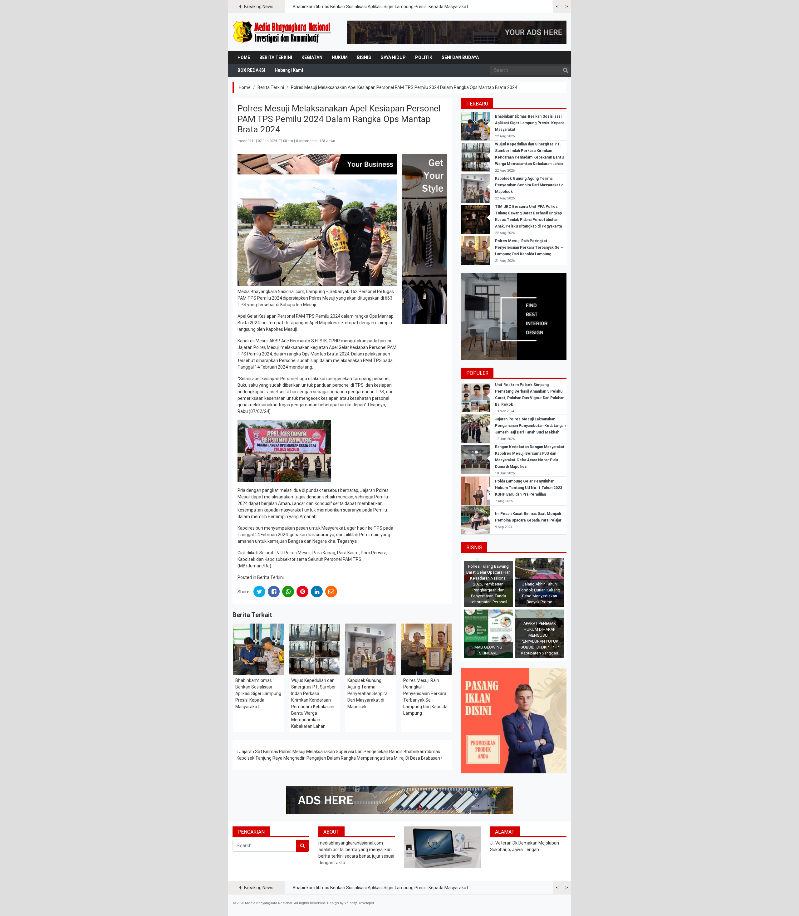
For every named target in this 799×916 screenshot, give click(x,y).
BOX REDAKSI (251, 70)
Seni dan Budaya (460, 57)
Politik (423, 57)
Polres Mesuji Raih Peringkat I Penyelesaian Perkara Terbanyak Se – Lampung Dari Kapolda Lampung (529, 247)
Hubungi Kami (289, 70)
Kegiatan (311, 57)
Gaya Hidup (393, 57)
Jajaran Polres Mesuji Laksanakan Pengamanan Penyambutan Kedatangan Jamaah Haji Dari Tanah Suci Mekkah (530, 425)
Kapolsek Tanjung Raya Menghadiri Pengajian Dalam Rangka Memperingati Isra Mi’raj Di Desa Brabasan (339, 758)
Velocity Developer (359, 903)
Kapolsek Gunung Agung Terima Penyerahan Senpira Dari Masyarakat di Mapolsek (367, 693)
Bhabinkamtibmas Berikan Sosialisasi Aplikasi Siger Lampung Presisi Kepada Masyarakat (380, 6)
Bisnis (364, 57)
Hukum (340, 57)
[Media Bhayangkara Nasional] (282, 32)
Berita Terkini (275, 57)
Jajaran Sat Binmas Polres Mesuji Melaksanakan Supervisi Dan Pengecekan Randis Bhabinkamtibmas (339, 751)
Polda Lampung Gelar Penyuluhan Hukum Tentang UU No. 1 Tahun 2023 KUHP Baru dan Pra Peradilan (528, 488)
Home (244, 57)
